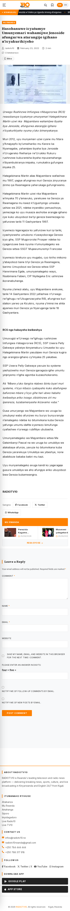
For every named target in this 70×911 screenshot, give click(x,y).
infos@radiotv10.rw (15, 837)
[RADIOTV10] (25, 5)
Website (6, 638)
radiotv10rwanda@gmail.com (20, 842)
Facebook (22, 504)
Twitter (41, 504)
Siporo (5, 813)
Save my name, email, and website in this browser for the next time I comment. (36, 656)
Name (6, 606)
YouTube (42, 866)
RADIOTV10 (21, 907)
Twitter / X (26, 866)
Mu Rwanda (8, 805)
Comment (8, 576)
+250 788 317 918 (15, 852)
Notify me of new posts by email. (21, 702)
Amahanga (7, 809)
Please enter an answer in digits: (21, 665)
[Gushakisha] (45, 5)
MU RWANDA (9, 23)
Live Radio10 (8, 821)
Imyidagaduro (9, 817)
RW (59, 5)
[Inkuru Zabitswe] (52, 5)
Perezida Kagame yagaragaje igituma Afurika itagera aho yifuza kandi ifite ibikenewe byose (26, 531)
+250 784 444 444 (15, 847)
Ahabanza (7, 802)
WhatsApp (13, 512)
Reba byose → (35, 543)
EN (65, 5)
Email (6, 622)
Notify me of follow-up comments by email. (28, 691)
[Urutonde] (4, 5)
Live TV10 (7, 825)
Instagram (57, 866)
